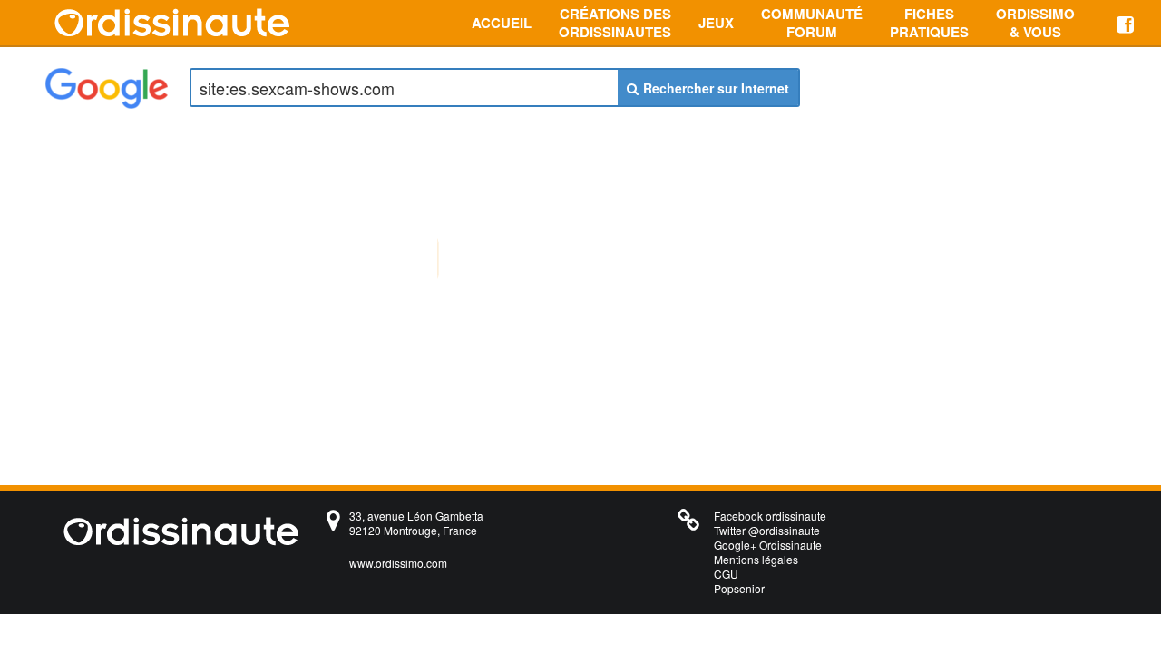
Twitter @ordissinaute (767, 530)
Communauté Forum (812, 23)
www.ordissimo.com (398, 562)
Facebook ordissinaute (770, 515)
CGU (726, 573)
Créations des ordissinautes (615, 23)
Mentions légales (756, 559)
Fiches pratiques (929, 23)
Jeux (716, 23)
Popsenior (739, 588)
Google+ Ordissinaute (768, 544)
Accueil (502, 23)
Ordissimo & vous (1035, 23)
